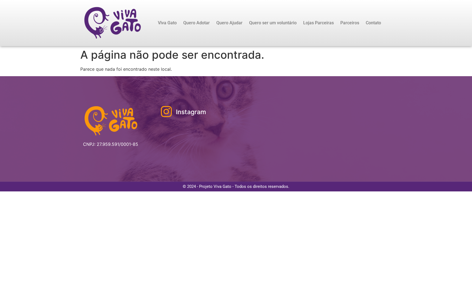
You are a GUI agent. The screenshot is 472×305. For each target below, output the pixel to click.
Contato (373, 22)
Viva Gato (167, 22)
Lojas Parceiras (318, 22)
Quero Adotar (196, 22)
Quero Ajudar (229, 22)
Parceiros (349, 22)
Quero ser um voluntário (273, 22)
